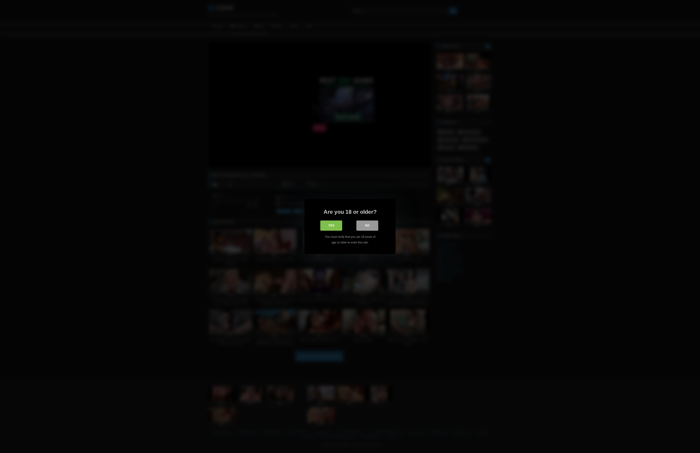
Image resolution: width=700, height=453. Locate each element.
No (367, 225)
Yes (331, 225)
